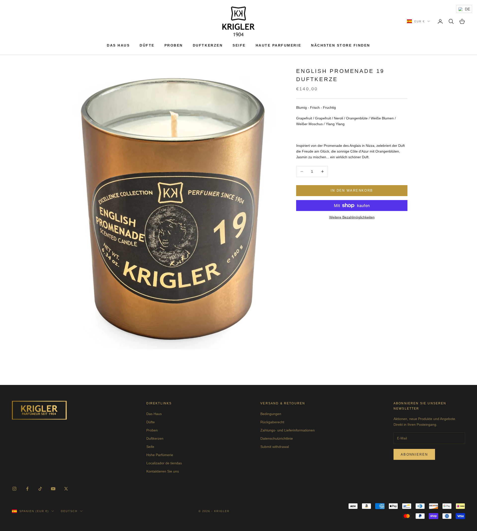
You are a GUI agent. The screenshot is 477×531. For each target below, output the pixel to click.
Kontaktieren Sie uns (162, 471)
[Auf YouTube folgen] (53, 488)
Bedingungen (270, 414)
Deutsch (69, 511)
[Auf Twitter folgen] (66, 488)
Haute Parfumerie (278, 45)
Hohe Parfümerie (159, 455)
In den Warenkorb (352, 190)
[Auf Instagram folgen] (14, 488)
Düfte (147, 45)
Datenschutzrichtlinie (276, 438)
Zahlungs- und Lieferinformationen (287, 430)
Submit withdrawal (274, 447)
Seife (239, 45)
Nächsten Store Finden (340, 45)
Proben (173, 45)
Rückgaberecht (272, 422)
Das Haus (118, 45)
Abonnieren (414, 454)
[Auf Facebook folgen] (27, 488)
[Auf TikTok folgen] (40, 488)
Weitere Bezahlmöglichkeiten (352, 217)
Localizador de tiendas (164, 463)
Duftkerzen (208, 45)
